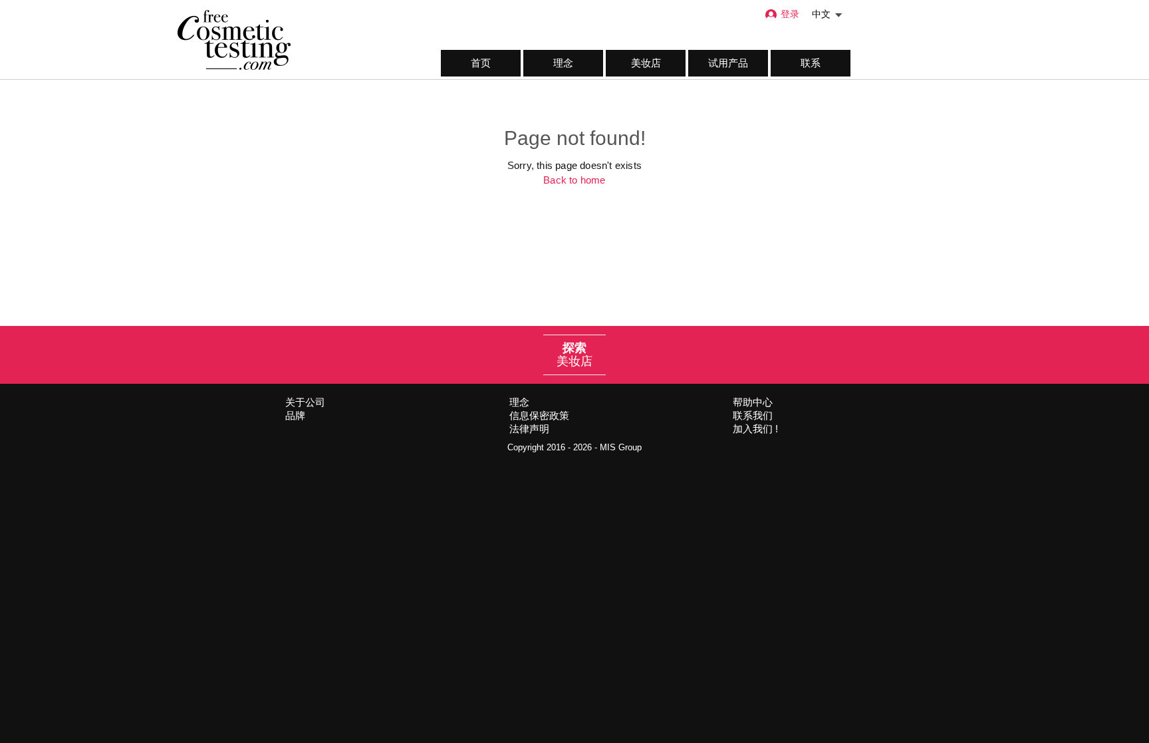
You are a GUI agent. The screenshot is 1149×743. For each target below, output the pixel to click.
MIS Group (621, 447)
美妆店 (646, 63)
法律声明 (529, 428)
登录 (790, 14)
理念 (563, 63)
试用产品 (728, 63)
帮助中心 (753, 402)
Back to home (574, 180)
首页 (481, 63)
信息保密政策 (539, 415)
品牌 (295, 415)
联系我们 (753, 415)
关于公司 (305, 402)
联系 (811, 63)
